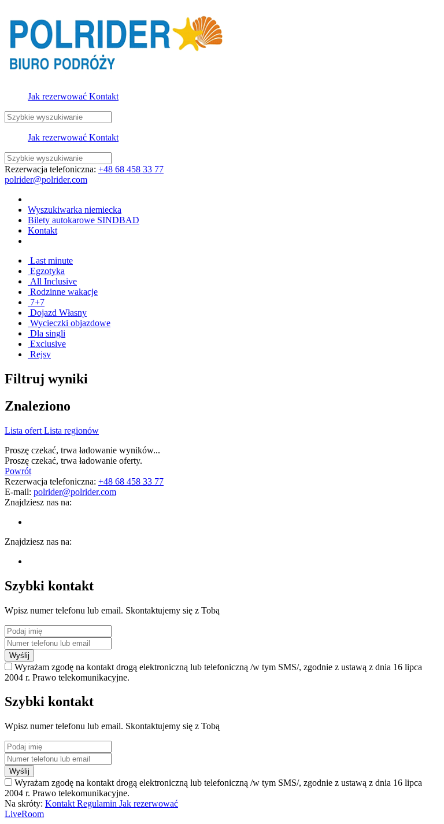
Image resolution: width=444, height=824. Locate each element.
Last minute (50, 260)
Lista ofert (24, 430)
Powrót (18, 471)
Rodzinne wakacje (63, 292)
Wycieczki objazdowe (69, 323)
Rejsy (39, 354)
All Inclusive (52, 281)
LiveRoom (24, 814)
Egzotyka (46, 271)
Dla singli (46, 333)
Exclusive (47, 344)
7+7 (36, 302)
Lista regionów (71, 430)
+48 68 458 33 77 (131, 169)
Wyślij (19, 655)
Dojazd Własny (57, 312)
